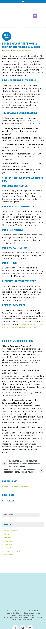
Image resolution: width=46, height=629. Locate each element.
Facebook (5, 487)
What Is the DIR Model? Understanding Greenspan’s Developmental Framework (20, 470)
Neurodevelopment (12, 551)
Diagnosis (8, 541)
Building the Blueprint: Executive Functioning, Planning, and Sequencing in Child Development (25, 463)
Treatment (8, 554)
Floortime (28, 50)
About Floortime (18, 50)
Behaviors (8, 537)
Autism (7, 534)
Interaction (8, 548)
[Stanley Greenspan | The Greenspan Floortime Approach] (19, 16)
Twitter (15, 487)
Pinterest (24, 487)
